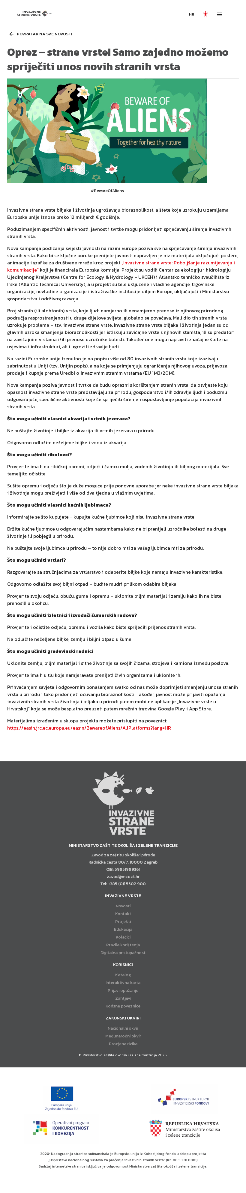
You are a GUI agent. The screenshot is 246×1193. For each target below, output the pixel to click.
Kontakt (123, 914)
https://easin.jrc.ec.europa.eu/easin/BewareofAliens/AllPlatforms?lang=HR (89, 727)
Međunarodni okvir (123, 1036)
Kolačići (123, 937)
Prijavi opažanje (123, 990)
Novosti (123, 906)
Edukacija (123, 929)
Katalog (123, 975)
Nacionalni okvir (123, 1028)
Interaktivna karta (123, 983)
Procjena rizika (123, 1044)
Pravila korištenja (123, 945)
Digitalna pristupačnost (123, 953)
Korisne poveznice (123, 1006)
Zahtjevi (123, 998)
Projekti (123, 921)
